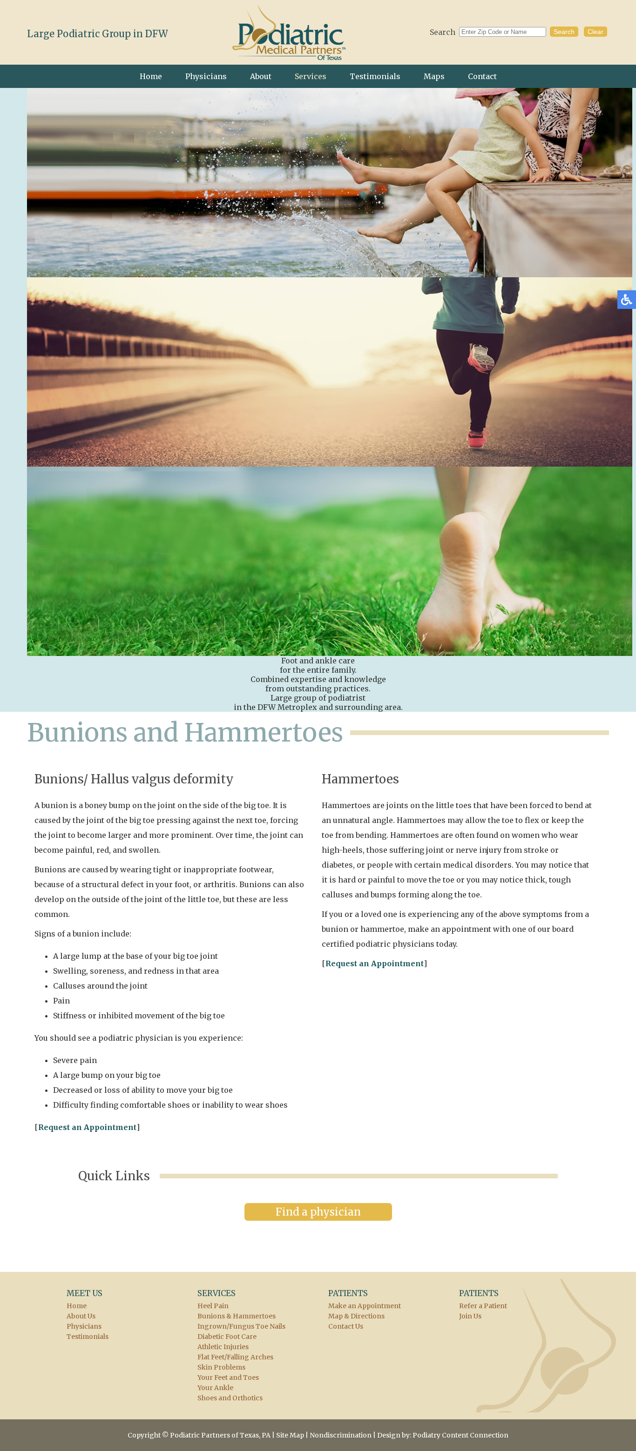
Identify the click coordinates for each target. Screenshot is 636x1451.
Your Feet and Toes (228, 1377)
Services (310, 76)
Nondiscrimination (341, 1435)
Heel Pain (213, 1306)
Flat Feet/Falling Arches (235, 1357)
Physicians (206, 76)
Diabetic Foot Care (227, 1336)
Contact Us (345, 1326)
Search (442, 32)
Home (151, 76)
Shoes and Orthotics (230, 1398)
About (260, 76)
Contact (482, 76)
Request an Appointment (87, 1127)
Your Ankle (215, 1388)
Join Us (470, 1316)
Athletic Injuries (223, 1347)
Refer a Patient (483, 1306)
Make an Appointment (364, 1306)
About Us (81, 1316)
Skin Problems (221, 1367)
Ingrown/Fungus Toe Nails (241, 1326)
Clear (595, 31)
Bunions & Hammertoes (236, 1316)
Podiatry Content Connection (460, 1435)
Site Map (290, 1435)
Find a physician (318, 1211)
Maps (434, 76)
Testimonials (375, 76)
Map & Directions (356, 1316)
